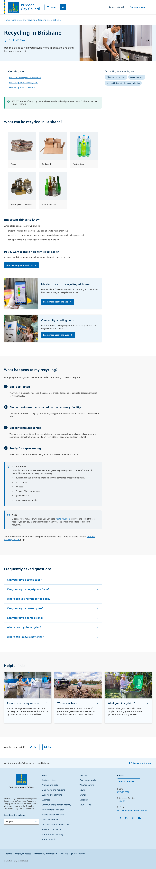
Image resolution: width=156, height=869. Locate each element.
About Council (48, 839)
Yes (35, 747)
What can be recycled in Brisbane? (25, 77)
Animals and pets (50, 785)
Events (83, 794)
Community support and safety (56, 804)
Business (46, 799)
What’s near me (87, 785)
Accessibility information (45, 853)
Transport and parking (52, 834)
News (82, 789)
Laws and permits (50, 819)
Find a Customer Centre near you (132, 810)
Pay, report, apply (138, 7)
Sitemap (8, 853)
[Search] (63, 7)
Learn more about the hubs (56, 335)
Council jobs (85, 804)
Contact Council (116, 7)
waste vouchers (63, 518)
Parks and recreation (51, 829)
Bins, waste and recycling (53, 789)
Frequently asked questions (22, 87)
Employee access (23, 853)
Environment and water (53, 809)
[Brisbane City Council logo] (22, 7)
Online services (49, 780)
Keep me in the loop (142, 763)
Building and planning (52, 794)
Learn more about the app (55, 301)
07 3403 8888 (123, 792)
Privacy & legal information (72, 853)
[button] (20, 40)
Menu (53, 7)
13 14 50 (121, 801)
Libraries (84, 799)
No (49, 747)
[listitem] (116, 77)
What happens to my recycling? (23, 82)
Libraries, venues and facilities (56, 824)
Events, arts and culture (53, 814)
